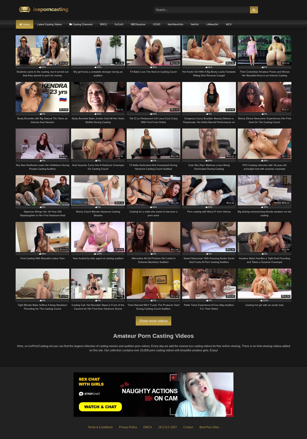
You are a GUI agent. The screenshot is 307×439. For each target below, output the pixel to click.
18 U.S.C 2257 (167, 427)
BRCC (103, 24)
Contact (188, 427)
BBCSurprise (138, 24)
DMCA (147, 427)
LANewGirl (212, 24)
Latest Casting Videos (49, 24)
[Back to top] (296, 428)
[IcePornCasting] (43, 10)
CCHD (156, 24)
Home (26, 24)
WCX (228, 24)
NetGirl (195, 24)
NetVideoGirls (175, 24)
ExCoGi (119, 24)
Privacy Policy (128, 427)
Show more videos (153, 321)
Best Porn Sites (209, 427)
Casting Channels (83, 24)
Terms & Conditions (100, 427)
